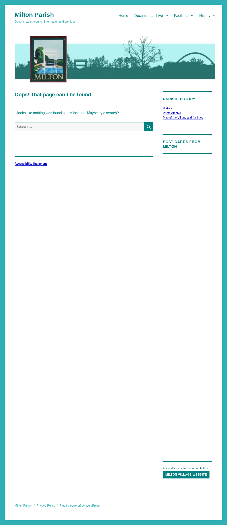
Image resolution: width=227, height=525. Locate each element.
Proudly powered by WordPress (79, 505)
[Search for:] (79, 127)
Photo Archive (172, 113)
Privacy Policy (46, 505)
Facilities (181, 16)
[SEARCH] (148, 126)
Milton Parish (34, 14)
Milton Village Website (186, 474)
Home (123, 16)
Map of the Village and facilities (183, 117)
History (204, 16)
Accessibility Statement (31, 163)
